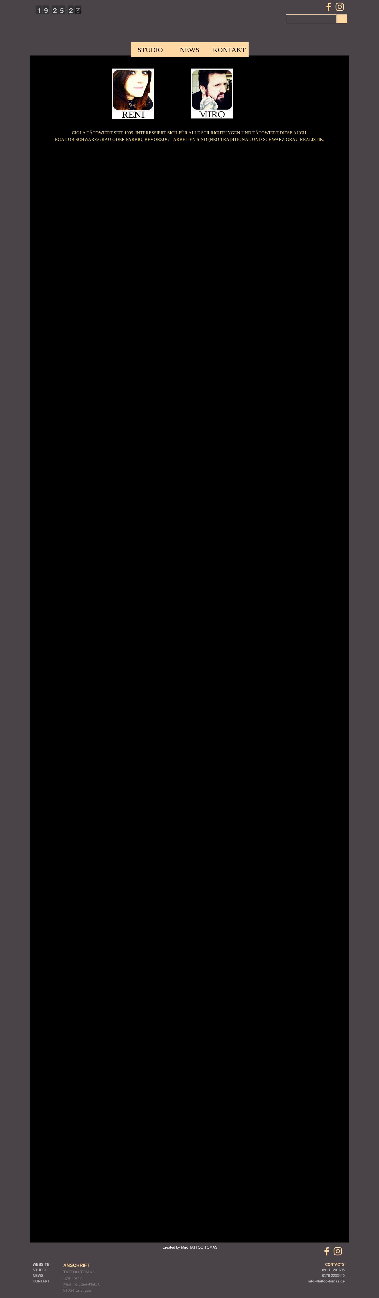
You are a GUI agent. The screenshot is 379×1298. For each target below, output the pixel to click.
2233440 (338, 1276)
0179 (326, 1276)
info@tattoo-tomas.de (326, 1281)
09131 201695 (333, 1270)
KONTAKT (41, 1281)
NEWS (189, 50)
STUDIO (150, 50)
